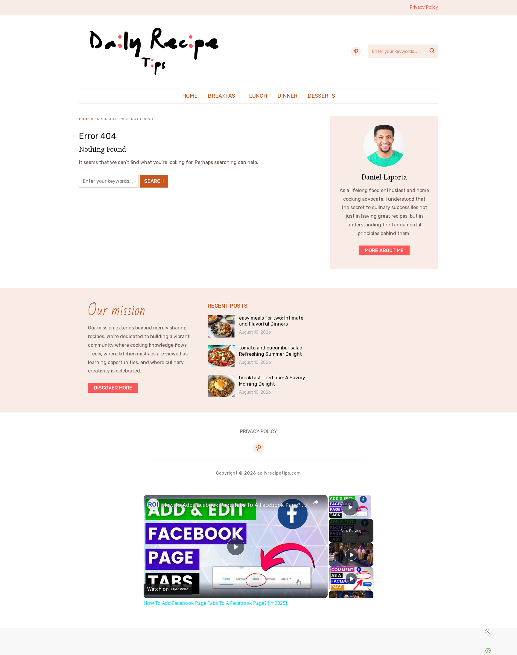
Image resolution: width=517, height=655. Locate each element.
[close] (487, 631)
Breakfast (223, 96)
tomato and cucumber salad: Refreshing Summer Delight (271, 351)
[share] (315, 502)
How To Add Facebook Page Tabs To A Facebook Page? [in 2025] (234, 504)
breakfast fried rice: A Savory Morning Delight (272, 381)
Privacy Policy (424, 7)
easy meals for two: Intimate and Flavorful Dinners (271, 321)
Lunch (258, 96)
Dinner (287, 96)
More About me (384, 250)
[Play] (351, 555)
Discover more (113, 388)
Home (189, 96)
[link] (153, 504)
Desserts (321, 96)
